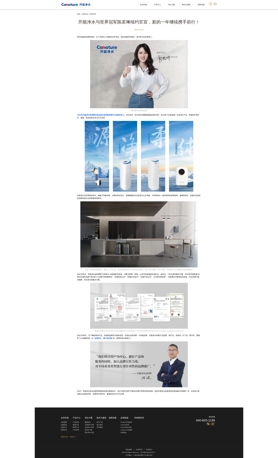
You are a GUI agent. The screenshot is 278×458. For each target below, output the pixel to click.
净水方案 (4, 10)
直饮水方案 (33, 12)
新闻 (78, 14)
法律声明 (139, 449)
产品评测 (76, 430)
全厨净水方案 (23, 12)
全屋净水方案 (12, 12)
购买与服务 (5, 15)
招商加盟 (201, 5)
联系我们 (149, 449)
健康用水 (3, 12)
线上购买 (10, 17)
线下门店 (3, 17)
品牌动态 (64, 430)
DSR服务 (18, 17)
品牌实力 (64, 427)
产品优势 (76, 422)
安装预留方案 (27, 17)
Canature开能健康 (126, 422)
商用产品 (76, 427)
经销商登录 (139, 418)
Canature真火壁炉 (126, 427)
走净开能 (143, 5)
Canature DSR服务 (126, 430)
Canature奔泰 (125, 425)
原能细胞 (123, 432)
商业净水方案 (89, 432)
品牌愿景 (64, 422)
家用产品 (76, 425)
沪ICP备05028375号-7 (148, 452)
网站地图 (129, 449)
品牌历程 (64, 425)
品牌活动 (85, 14)
